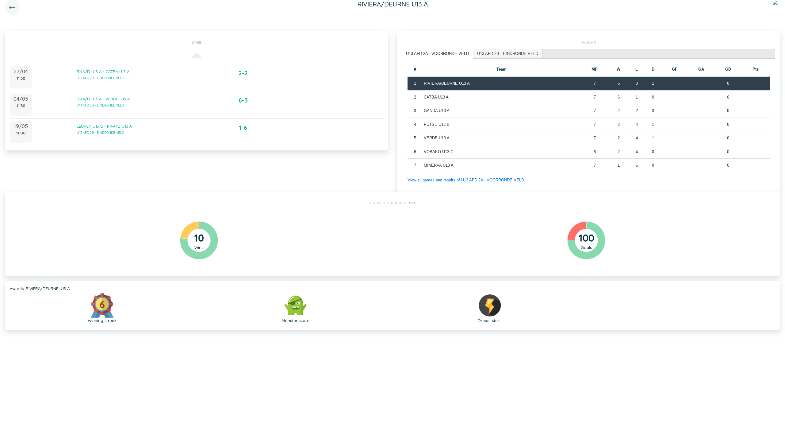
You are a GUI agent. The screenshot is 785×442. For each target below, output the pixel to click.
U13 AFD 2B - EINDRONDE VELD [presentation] (507, 53)
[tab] (437, 54)
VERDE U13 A (437, 138)
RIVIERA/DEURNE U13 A (447, 83)
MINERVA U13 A (439, 165)
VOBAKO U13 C (438, 151)
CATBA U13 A (436, 97)
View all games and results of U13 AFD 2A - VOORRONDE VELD (466, 180)
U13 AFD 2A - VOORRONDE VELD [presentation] (437, 53)
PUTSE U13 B (437, 124)
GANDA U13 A (437, 110)
